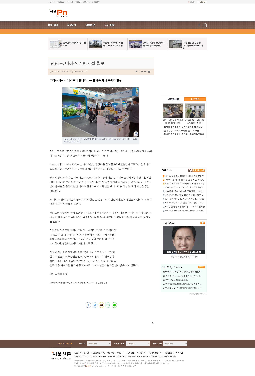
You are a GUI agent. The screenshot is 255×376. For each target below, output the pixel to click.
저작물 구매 (120, 353)
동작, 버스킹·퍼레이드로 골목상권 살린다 (184, 252)
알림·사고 (87, 356)
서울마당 (110, 353)
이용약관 (111, 356)
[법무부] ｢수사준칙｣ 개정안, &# (175, 280)
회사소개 (77, 356)
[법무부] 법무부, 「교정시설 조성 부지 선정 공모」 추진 (185, 276)
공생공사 (86, 2)
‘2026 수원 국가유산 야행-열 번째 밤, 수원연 (184, 179)
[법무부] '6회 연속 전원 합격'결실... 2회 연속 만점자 (183, 284)
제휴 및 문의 (169, 353)
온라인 (97, 353)
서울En (78, 2)
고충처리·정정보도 (155, 353)
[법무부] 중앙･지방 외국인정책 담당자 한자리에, (182, 288)
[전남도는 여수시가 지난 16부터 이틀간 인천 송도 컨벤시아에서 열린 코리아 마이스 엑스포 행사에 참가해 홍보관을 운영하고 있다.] (100, 89)
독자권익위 (141, 353)
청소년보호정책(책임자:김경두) (145, 356)
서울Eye (60, 2)
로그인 (193, 2)
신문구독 (77, 353)
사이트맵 (179, 353)
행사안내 (96, 356)
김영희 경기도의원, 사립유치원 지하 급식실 (183, 127)
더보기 (201, 267)
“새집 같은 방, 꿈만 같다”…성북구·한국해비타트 (193, 45)
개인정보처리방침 (124, 356)
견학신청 (131, 353)
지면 (93, 353)
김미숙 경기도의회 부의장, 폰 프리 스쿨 (181, 130)
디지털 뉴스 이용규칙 (168, 356)
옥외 (102, 353)
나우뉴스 (69, 2)
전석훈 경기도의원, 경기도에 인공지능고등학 (184, 134)
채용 (104, 356)
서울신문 (51, 2)
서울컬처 (96, 2)
